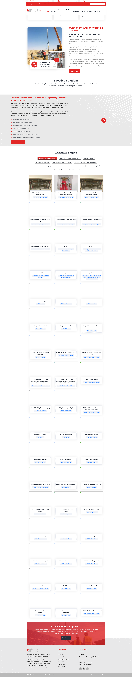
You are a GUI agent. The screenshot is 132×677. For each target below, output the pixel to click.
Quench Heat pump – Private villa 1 (66, 484)
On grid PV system (40, 328)
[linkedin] (83, 668)
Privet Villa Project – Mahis (91, 509)
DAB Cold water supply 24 (40, 301)
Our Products (61, 664)
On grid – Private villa (66, 326)
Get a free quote (66, 637)
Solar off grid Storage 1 (66, 459)
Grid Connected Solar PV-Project (66, 355)
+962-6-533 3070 (45, 4)
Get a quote (61, 666)
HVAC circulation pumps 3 (91, 561)
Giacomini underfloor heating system (40, 224)
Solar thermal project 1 (40, 434)
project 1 (66, 246)
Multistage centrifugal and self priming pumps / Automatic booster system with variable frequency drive (92, 277)
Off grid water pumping (40, 410)
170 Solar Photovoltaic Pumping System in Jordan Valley (91, 408)
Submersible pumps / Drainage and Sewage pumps (66, 249)
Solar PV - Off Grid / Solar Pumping (92, 382)
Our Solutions (61, 657)
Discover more (74, 71)
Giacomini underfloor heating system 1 (92, 220)
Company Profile (97, 4)
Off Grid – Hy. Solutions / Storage (40, 588)
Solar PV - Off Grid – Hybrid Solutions (40, 385)
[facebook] (80, 668)
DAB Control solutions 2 (66, 301)
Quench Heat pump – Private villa (92, 484)
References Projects (63, 659)
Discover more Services (17, 142)
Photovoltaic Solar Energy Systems (22, 119)
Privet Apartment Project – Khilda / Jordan (40, 510)
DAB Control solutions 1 (91, 301)
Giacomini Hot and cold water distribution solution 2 (40, 193)
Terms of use (94, 674)
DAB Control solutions (66, 303)
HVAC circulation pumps (40, 538)
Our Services (61, 661)
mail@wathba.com (33, 4)
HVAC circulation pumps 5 (66, 536)
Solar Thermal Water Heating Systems (22, 122)
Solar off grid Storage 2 (40, 459)
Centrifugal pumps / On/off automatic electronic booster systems (92, 249)
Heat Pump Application (40, 513)
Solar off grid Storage (92, 437)
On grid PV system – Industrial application (40, 353)
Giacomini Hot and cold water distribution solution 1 (66, 193)
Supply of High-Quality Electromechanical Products (26, 134)
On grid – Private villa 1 (40, 326)
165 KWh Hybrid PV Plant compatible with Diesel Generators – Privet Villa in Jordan (66, 381)
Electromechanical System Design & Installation (25, 125)
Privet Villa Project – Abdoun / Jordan (66, 510)
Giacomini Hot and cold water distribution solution (92, 193)
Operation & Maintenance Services (22, 131)
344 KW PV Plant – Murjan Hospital (66, 352)
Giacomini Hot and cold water (40, 197)
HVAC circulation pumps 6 (91, 536)
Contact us (61, 669)
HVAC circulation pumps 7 (40, 561)
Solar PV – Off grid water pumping (40, 408)
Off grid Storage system (91, 434)
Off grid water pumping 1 (66, 408)
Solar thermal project (66, 434)
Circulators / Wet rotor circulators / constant (41, 276)
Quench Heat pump (66, 487)
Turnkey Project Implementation (21, 128)
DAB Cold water (40, 303)
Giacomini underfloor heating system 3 (40, 220)
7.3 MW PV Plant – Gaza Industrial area (91, 353)
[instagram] (87, 668)
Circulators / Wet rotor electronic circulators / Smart (66, 276)
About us (60, 654)
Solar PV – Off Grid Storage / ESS (40, 484)
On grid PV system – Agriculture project (91, 326)
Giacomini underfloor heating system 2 (66, 220)
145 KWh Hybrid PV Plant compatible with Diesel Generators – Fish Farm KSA (40, 381)
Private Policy (102, 674)
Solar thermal (40, 437)
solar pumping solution (92, 379)
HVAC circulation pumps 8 (66, 561)
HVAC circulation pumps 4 (40, 536)
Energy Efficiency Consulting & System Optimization (26, 137)
